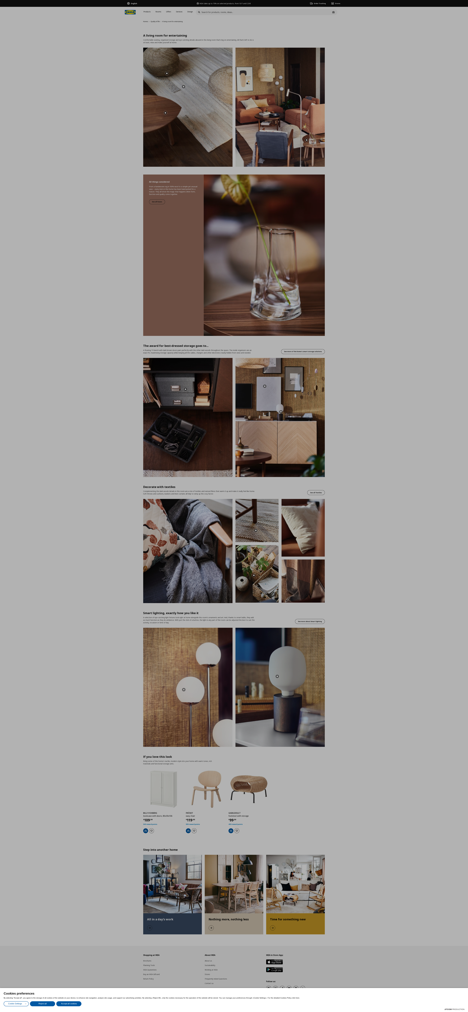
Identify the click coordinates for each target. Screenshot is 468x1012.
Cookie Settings (15, 1004)
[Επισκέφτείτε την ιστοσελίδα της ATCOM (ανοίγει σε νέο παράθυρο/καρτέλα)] (454, 1009)
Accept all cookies (69, 1004)
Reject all (43, 1004)
